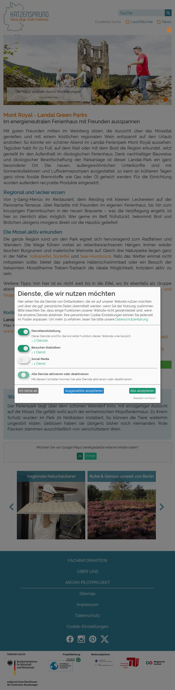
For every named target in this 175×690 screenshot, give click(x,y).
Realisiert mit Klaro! (144, 397)
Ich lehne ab (28, 391)
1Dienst (38, 352)
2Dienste (39, 340)
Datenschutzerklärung (131, 319)
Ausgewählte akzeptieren (84, 391)
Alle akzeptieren (142, 391)
